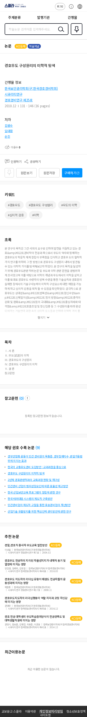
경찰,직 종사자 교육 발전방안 (26, 545)
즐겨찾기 (75, 34)
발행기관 (43, 17)
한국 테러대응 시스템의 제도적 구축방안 (30, 498)
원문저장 (49, 172)
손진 (7, 136)
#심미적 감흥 (16, 215)
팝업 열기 (27, 398)
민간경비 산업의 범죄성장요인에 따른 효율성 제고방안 (38, 486)
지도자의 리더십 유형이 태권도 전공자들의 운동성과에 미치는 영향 (35, 581)
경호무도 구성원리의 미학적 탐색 (26, 473)
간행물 (72, 17)
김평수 (9, 125)
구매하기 (70, 172)
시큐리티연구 (13, 94)
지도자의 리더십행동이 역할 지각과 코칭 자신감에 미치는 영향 (36, 600)
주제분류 (14, 17)
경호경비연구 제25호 (19, 100)
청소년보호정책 (75, 711)
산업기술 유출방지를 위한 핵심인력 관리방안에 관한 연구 (39, 511)
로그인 (60, 6)
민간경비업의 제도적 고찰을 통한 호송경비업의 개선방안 (39, 505)
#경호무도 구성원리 (41, 205)
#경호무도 (14, 205)
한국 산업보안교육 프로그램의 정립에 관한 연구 (34, 492)
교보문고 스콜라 (12, 711)
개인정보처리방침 (51, 711)
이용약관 (30, 711)
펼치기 (41, 317)
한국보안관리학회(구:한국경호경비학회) (31, 88)
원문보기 (26, 172)
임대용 (9, 131)
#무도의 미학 (69, 205)
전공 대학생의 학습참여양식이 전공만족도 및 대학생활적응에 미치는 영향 (35, 618)
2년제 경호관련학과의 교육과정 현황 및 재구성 (34, 480)
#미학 (35, 215)
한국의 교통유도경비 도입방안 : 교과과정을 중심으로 (37, 467)
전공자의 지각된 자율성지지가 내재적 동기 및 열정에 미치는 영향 (35, 562)
